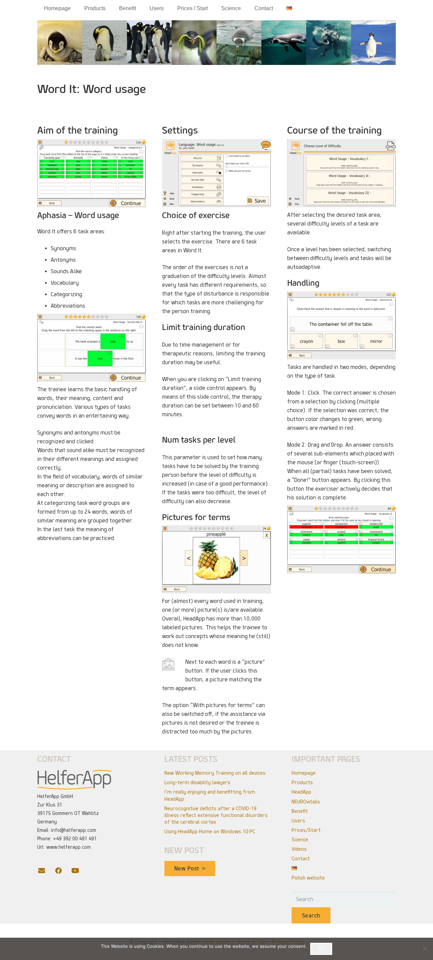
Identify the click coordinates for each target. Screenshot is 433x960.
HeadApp (301, 792)
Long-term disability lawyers (197, 782)
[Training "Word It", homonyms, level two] (91, 348)
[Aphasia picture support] (216, 559)
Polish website (308, 878)
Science (300, 840)
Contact (301, 859)
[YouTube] (79, 870)
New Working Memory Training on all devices (215, 773)
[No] (424, 948)
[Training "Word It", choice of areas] (216, 173)
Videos (299, 849)
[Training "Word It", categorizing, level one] (91, 173)
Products (302, 782)
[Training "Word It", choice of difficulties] (341, 173)
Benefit (300, 811)
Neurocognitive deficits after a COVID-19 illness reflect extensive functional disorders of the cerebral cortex (216, 815)
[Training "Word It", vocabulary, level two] (341, 539)
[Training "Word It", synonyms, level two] (341, 325)
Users (298, 821)
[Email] (45, 870)
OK (321, 948)
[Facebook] (62, 870)
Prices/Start (306, 830)
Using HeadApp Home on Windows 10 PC (209, 831)
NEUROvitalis (306, 802)
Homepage (304, 773)
